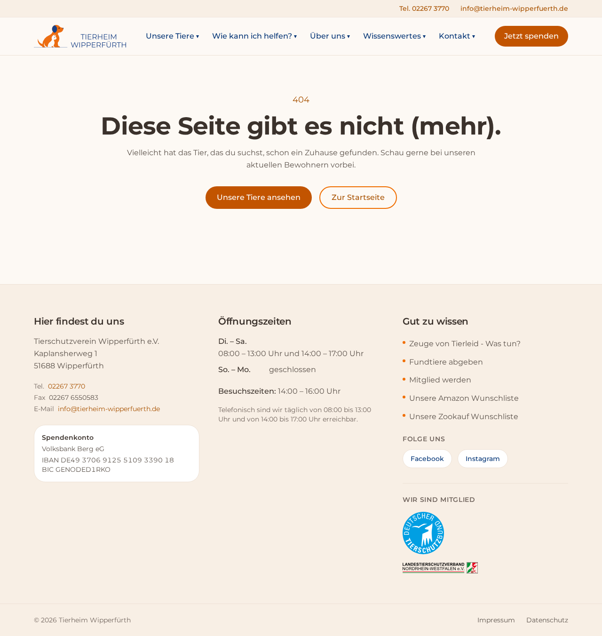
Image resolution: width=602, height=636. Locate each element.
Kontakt (457, 36)
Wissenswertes (394, 36)
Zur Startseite (358, 197)
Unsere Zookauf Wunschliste (463, 416)
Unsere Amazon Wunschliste (464, 398)
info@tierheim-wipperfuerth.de (514, 8)
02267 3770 (66, 386)
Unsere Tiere (172, 36)
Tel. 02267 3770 (424, 8)
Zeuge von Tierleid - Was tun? (465, 343)
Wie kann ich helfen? (254, 36)
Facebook (427, 458)
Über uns (330, 36)
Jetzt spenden (531, 36)
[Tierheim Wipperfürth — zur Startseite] (80, 36)
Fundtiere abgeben (446, 362)
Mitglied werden (440, 379)
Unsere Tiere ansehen (259, 197)
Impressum (496, 620)
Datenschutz (547, 620)
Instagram (483, 458)
